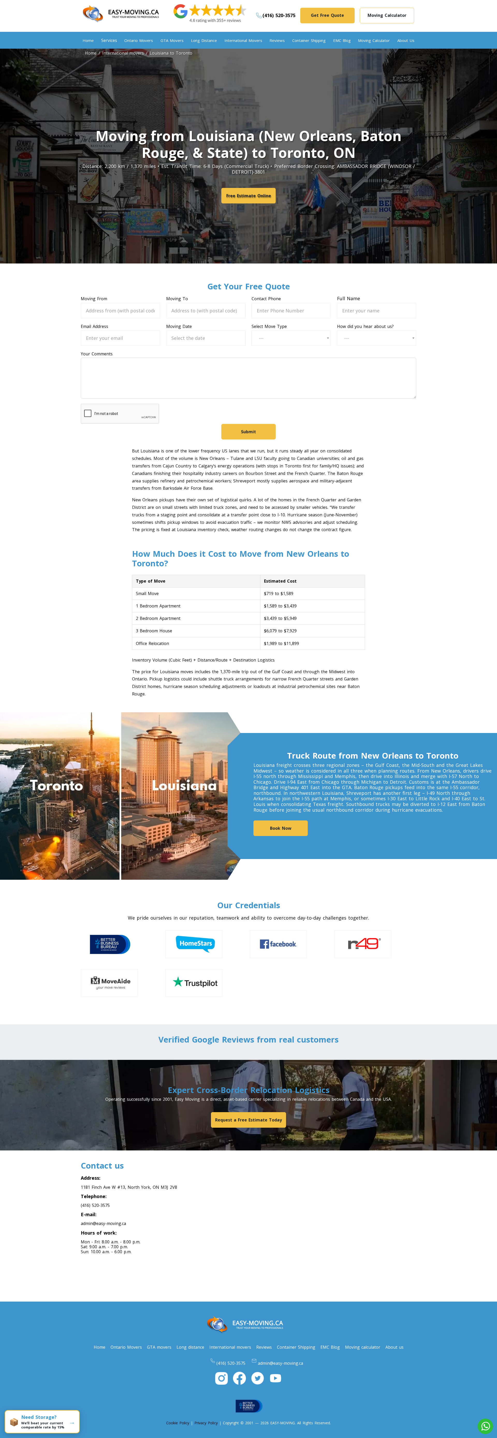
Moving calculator (374, 40)
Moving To (177, 298)
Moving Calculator (387, 15)
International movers (243, 40)
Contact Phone (266, 298)
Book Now (280, 828)
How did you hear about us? (365, 326)
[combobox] (291, 338)
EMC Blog (342, 40)
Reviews (277, 40)
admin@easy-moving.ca (103, 1223)
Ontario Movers (138, 40)
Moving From (94, 298)
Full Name (348, 299)
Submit (248, 432)
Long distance (204, 40)
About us (405, 40)
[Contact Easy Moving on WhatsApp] (485, 1426)
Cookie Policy (177, 1422)
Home (88, 40)
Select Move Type (269, 326)
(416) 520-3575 (278, 15)
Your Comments (97, 353)
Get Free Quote (327, 15)
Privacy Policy (206, 1422)
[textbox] (263, 338)
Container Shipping (309, 40)
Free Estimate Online (248, 196)
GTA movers (172, 40)
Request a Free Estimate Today (248, 1120)
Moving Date (179, 326)
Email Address (94, 326)
